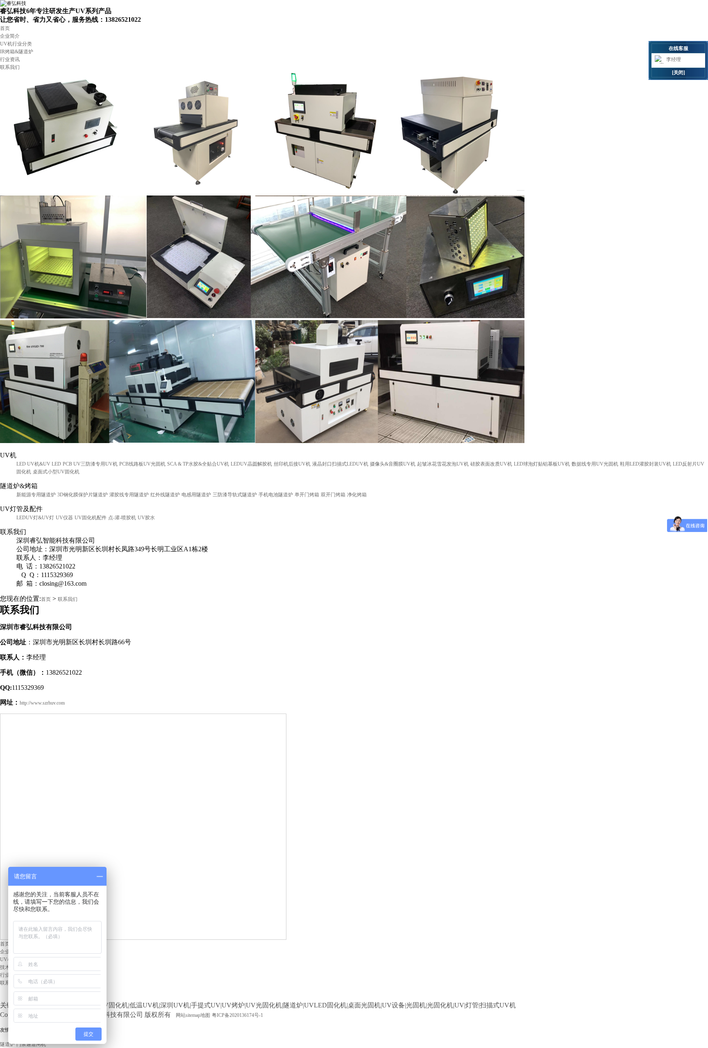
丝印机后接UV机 (292, 464)
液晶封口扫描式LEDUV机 (340, 464)
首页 (5, 28)
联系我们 (10, 67)
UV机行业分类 (16, 44)
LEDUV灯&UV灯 (35, 518)
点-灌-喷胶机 (122, 518)
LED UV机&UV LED (38, 464)
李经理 (673, 59)
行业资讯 (10, 59)
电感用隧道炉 (196, 495)
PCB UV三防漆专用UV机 (90, 464)
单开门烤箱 (307, 495)
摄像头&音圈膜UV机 (392, 464)
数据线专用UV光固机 (595, 464)
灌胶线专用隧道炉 (129, 495)
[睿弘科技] (13, 3)
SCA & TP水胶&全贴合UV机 (198, 464)
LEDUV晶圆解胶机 (251, 464)
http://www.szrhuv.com (42, 703)
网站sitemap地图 (193, 1015)
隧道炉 (7, 1044)
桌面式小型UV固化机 (56, 472)
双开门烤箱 (333, 495)
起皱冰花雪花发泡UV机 (443, 464)
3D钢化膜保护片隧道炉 (82, 495)
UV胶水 (146, 518)
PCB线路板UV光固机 (142, 464)
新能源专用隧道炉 (36, 495)
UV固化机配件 (91, 518)
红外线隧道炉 (165, 495)
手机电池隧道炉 (276, 495)
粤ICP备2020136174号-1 (237, 1015)
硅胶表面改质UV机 (491, 464)
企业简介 (10, 36)
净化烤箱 (357, 495)
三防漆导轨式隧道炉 (235, 495)
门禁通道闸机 (31, 1044)
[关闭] (678, 72)
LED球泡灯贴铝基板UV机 (542, 464)
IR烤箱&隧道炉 (16, 52)
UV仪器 (64, 518)
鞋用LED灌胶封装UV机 (645, 464)
